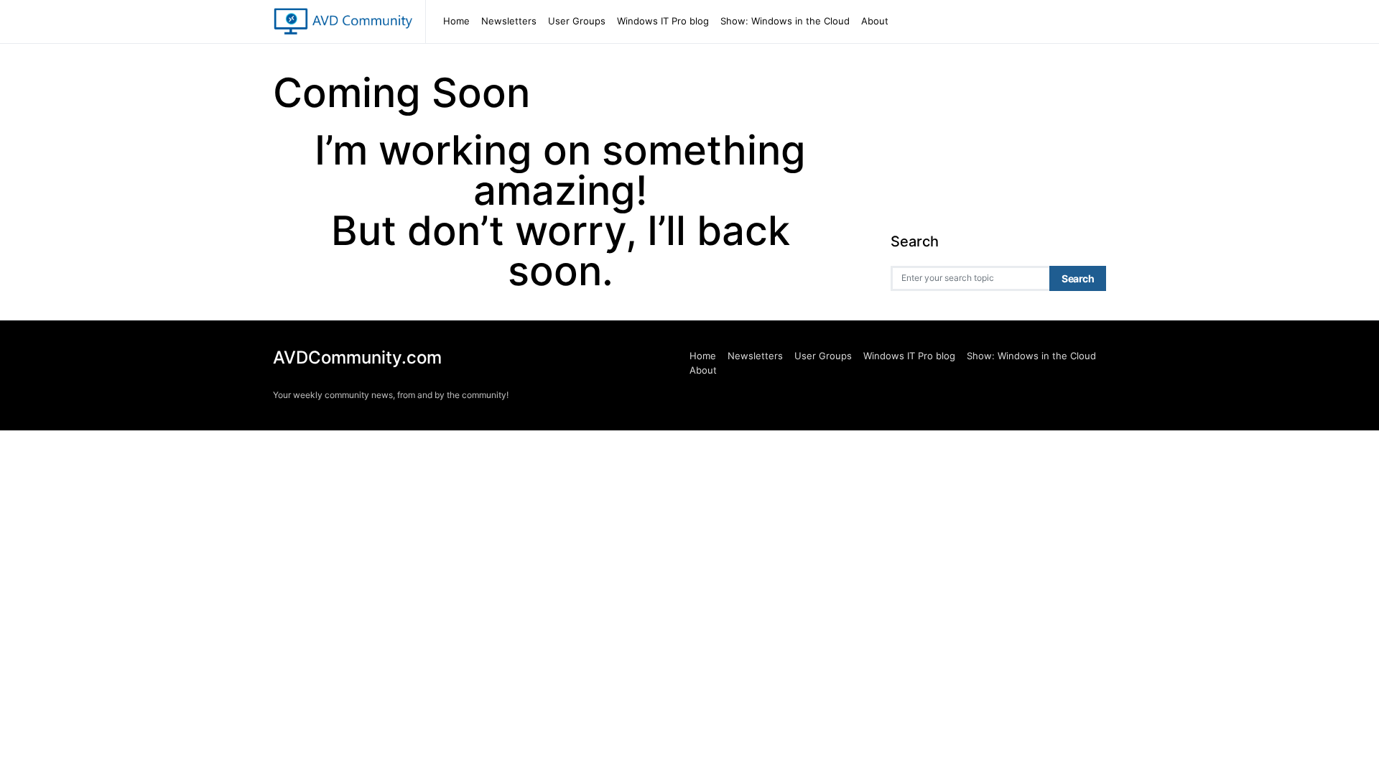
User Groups (576, 21)
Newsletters (509, 21)
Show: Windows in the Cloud (785, 21)
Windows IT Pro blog (663, 21)
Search (1078, 278)
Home (456, 21)
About (874, 21)
